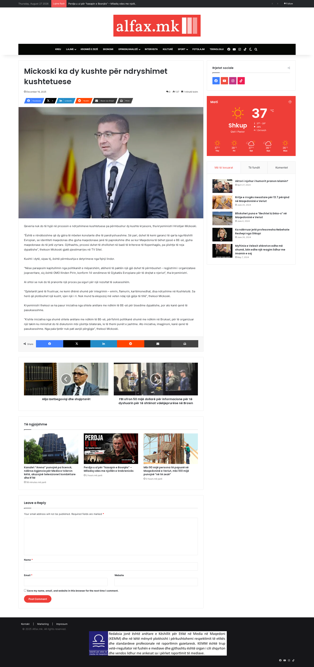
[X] (76, 343)
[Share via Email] (157, 343)
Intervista (151, 49)
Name (28, 559)
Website (119, 575)
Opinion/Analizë (128, 49)
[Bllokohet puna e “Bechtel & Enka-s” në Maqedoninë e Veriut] (222, 218)
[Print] (184, 343)
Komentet (281, 167)
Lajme (70, 49)
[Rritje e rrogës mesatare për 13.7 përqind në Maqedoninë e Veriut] (222, 202)
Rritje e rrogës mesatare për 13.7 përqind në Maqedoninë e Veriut (262, 199)
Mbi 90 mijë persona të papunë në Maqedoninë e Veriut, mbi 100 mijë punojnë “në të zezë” (166, 471)
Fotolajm (198, 49)
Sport (181, 49)
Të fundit (254, 167)
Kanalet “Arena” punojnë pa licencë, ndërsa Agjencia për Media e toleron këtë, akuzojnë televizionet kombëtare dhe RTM (50, 473)
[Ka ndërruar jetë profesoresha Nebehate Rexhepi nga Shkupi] (222, 234)
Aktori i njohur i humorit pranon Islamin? (261, 181)
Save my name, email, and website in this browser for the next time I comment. (72, 590)
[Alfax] (157, 26)
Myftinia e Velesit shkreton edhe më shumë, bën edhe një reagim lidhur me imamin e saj (260, 249)
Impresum (61, 623)
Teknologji (217, 49)
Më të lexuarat (224, 167)
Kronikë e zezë (89, 49)
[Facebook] (49, 343)
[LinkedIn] (103, 343)
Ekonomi (108, 49)
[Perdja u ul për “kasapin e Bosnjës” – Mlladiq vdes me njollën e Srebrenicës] (111, 448)
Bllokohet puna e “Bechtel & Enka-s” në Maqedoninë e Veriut (261, 215)
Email (28, 575)
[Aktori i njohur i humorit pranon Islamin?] (222, 186)
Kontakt (25, 623)
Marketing (43, 623)
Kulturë (168, 49)
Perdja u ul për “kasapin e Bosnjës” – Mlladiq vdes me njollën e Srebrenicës (111, 3)
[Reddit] (130, 343)
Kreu (58, 49)
